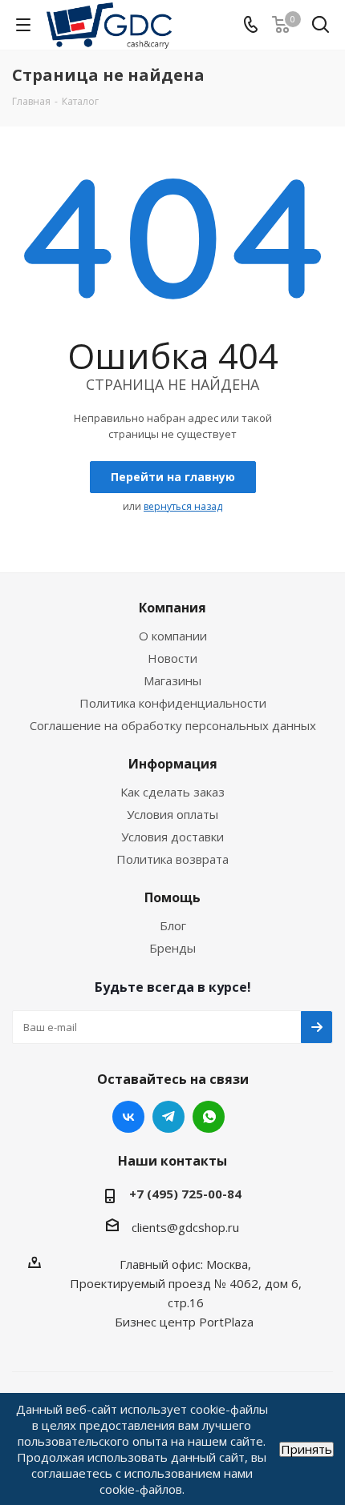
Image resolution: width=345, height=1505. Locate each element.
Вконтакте (128, 1117)
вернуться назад (183, 506)
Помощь (172, 897)
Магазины (172, 680)
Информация (172, 764)
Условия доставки (172, 837)
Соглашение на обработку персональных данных (173, 725)
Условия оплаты (172, 814)
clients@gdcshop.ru (185, 1227)
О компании (173, 636)
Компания (172, 607)
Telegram (168, 1117)
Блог (173, 925)
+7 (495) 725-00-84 (185, 1194)
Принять (306, 1449)
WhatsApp (209, 1117)
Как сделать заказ (172, 792)
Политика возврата (172, 859)
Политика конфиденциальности (172, 703)
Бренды (172, 948)
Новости (172, 658)
